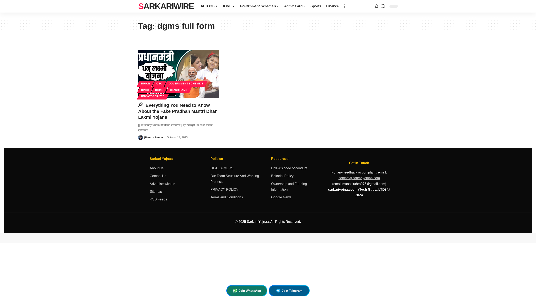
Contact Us (158, 176)
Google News (281, 197)
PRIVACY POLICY (224, 189)
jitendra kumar (153, 137)
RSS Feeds (158, 199)
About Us (157, 168)
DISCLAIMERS (221, 168)
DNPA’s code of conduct (289, 168)
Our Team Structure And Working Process (234, 178)
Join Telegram (292, 290)
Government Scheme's (186, 83)
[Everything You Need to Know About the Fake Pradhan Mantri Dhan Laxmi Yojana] (178, 74)
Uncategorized (153, 96)
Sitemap (156, 191)
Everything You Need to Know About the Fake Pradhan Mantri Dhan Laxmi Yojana (178, 111)
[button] (344, 6)
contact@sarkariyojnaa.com (359, 178)
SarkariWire (166, 6)
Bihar (145, 83)
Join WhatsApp (250, 290)
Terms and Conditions (226, 197)
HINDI (145, 90)
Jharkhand (178, 90)
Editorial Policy (282, 176)
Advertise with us (162, 184)
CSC (159, 83)
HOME (159, 90)
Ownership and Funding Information (289, 186)
